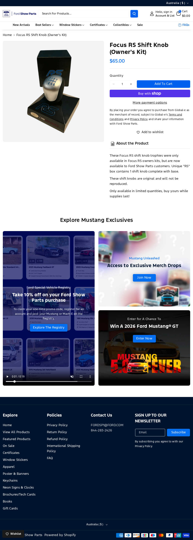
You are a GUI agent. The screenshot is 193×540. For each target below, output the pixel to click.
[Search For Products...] (134, 14)
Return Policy (57, 432)
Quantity (116, 75)
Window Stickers (15, 460)
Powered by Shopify (60, 535)
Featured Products (16, 439)
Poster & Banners (16, 474)
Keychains (10, 480)
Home (7, 35)
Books (7, 501)
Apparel (9, 467)
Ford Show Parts (30, 535)
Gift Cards (10, 508)
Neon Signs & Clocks (18, 487)
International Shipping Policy (63, 449)
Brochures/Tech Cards (19, 494)
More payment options (150, 102)
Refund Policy (57, 439)
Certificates (11, 453)
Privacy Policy (57, 425)
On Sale (8, 446)
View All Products (16, 432)
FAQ (50, 458)
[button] (183, 13)
